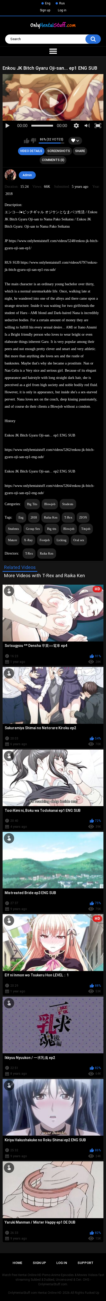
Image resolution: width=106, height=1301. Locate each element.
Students (67, 504)
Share (80, 151)
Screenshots (58, 151)
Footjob (45, 540)
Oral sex (78, 540)
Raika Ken (51, 517)
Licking (61, 540)
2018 (34, 517)
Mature (12, 540)
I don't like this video (33, 140)
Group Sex (33, 529)
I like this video (26, 140)
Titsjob (85, 529)
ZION (83, 517)
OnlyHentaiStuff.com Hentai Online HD (34, 1293)
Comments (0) (53, 160)
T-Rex (68, 517)
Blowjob (49, 504)
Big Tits (32, 504)
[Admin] (10, 175)
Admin (27, 175)
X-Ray (28, 540)
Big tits (51, 529)
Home (17, 1263)
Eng (47, 3)
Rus (62, 3)
